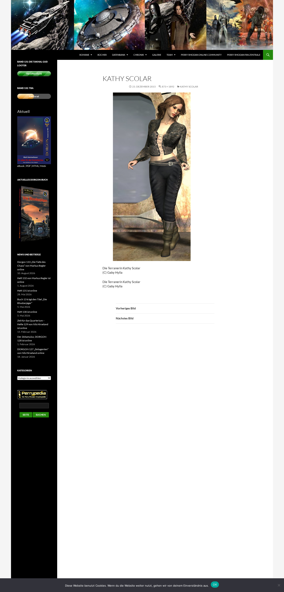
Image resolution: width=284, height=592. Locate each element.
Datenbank (118, 54)
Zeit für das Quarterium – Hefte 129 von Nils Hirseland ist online (32, 324)
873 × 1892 (168, 86)
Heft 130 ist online (27, 311)
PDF (28, 165)
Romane (84, 54)
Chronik (138, 54)
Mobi (43, 165)
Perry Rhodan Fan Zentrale (243, 54)
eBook (20, 165)
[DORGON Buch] (34, 213)
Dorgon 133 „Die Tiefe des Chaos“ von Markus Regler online (31, 265)
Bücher (102, 54)
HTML (35, 165)
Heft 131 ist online (27, 290)
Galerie (156, 54)
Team (170, 54)
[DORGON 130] (34, 140)
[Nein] (279, 585)
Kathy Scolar (189, 86)
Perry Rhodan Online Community (201, 54)
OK (215, 584)
